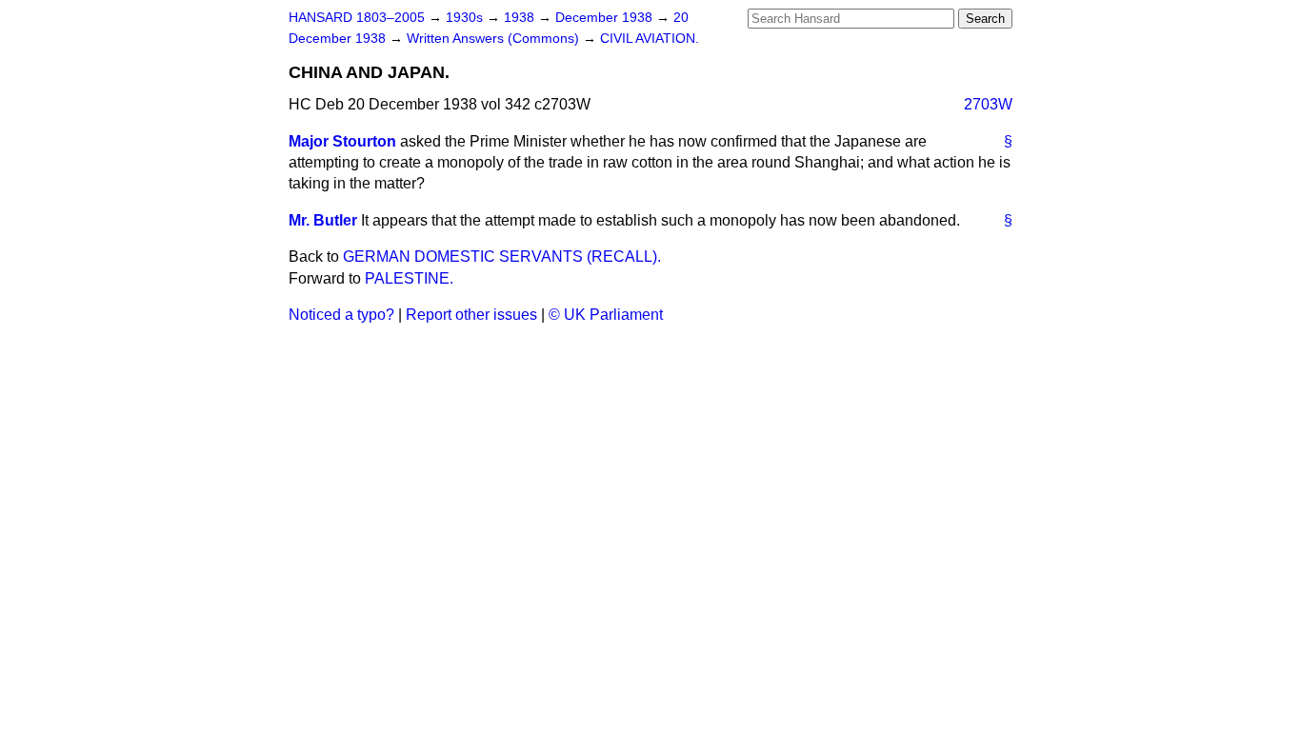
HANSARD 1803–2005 (357, 17)
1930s (466, 17)
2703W (988, 104)
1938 (521, 17)
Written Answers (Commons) (495, 38)
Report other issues (471, 314)
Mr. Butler (323, 220)
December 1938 (605, 17)
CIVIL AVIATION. (649, 38)
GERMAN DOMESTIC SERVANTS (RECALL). (502, 256)
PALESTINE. (409, 278)
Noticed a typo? (341, 314)
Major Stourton (342, 141)
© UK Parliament (606, 314)
